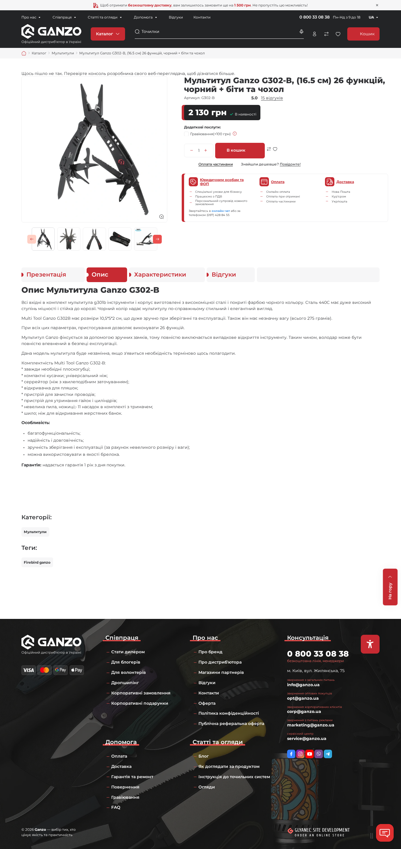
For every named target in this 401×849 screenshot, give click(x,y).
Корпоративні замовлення (141, 693)
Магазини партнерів (221, 672)
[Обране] (338, 33)
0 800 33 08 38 (314, 17)
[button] (31, 239)
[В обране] (275, 152)
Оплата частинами (215, 164)
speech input (301, 31)
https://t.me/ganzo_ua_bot (328, 754)
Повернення (125, 787)
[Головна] (23, 53)
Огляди (206, 787)
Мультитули (35, 532)
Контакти (201, 17)
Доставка (121, 766)
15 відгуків (272, 98)
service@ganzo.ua (306, 738)
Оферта (206, 703)
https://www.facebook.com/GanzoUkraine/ (291, 754)
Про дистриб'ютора (220, 662)
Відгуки (176, 17)
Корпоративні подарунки (139, 703)
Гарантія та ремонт (132, 776)
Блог (203, 756)
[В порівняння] (269, 152)
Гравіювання (210, 134)
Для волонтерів (128, 672)
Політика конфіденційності (228, 713)
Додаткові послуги (202, 127)
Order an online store (320, 835)
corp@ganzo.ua (304, 711)
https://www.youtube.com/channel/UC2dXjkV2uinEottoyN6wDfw (309, 754)
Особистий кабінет (314, 33)
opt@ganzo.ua (303, 698)
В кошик (236, 150)
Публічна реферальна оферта (231, 723)
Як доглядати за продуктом (229, 766)
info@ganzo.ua (303, 684)
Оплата (119, 756)
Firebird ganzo (37, 562)
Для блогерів (125, 662)
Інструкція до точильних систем (234, 776)
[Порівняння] (326, 33)
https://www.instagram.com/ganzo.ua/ (300, 754)
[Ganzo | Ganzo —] (51, 33)
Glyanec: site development (322, 830)
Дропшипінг (125, 682)
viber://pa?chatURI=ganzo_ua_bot (318, 754)
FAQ (115, 807)
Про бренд (210, 651)
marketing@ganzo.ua (310, 725)
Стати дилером (128, 651)
